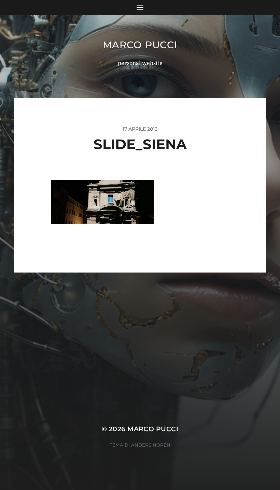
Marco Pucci (140, 45)
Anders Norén (150, 445)
